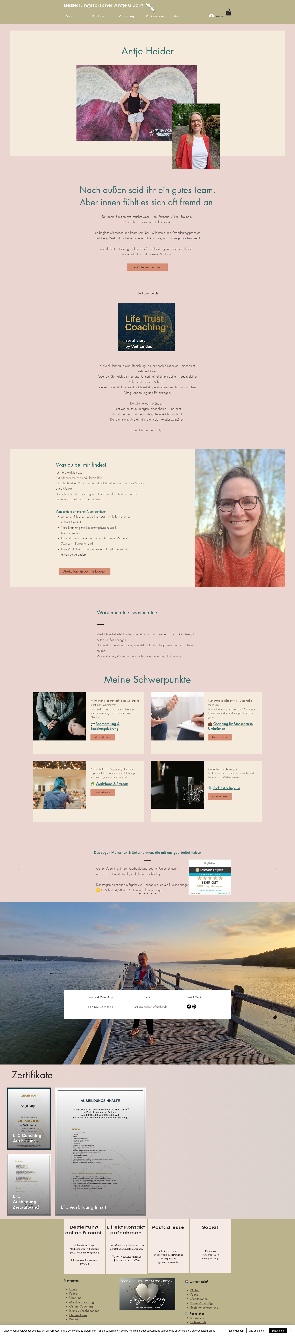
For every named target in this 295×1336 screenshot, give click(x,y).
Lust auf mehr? (199, 1281)
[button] (228, 12)
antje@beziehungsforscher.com (126, 1245)
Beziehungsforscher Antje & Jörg (103, 5)
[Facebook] (189, 1006)
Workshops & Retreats (112, 784)
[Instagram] (194, 1006)
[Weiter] (276, 868)
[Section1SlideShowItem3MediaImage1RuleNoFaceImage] (147, 893)
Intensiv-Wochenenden (83, 1260)
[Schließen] (291, 1330)
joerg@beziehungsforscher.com (127, 1248)
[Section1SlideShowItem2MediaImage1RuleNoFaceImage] (144, 893)
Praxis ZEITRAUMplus (171, 1254)
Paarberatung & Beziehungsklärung (105, 726)
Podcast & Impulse (226, 788)
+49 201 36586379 (132, 1256)
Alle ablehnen (256, 1330)
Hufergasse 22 (168, 1258)
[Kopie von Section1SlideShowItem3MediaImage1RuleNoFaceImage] (151, 893)
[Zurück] (18, 868)
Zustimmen (278, 1330)
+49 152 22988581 (131, 1260)
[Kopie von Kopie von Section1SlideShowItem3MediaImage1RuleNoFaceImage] (155, 893)
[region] (84, 1246)
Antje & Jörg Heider (168, 1251)
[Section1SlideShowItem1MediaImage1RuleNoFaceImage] (139, 893)
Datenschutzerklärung (203, 1330)
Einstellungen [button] (236, 1330)
